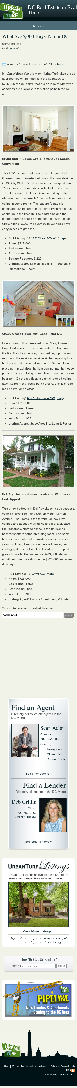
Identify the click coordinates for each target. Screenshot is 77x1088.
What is (55, 938)
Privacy (55, 1066)
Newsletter (31, 1066)
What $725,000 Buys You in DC (35, 36)
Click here (56, 64)
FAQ (32, 942)
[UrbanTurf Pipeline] (38, 1018)
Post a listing (52, 942)
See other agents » (39, 773)
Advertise (44, 1066)
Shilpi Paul (12, 48)
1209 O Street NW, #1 (42, 238)
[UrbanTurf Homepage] (22, 16)
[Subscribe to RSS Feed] (73, 1070)
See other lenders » (38, 841)
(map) (62, 238)
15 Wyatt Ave (36, 573)
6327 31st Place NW (41, 398)
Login (33, 938)
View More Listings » (38, 931)
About (7, 1066)
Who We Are (18, 1066)
